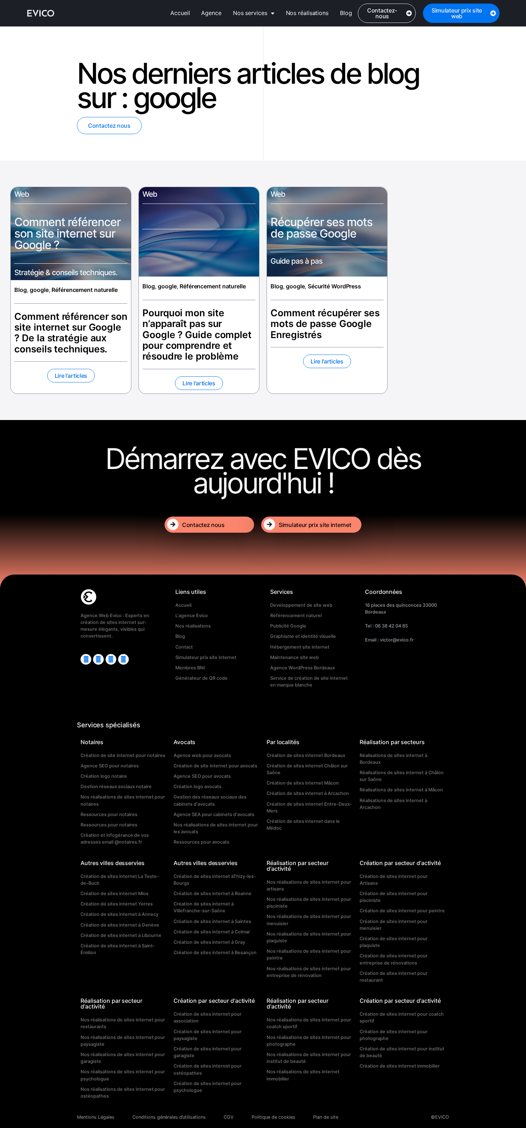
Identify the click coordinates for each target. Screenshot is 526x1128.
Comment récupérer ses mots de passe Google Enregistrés (325, 323)
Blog (346, 12)
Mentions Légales (96, 1117)
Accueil (180, 12)
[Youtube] (98, 659)
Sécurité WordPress (334, 286)
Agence (211, 12)
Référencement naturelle (85, 289)
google (39, 289)
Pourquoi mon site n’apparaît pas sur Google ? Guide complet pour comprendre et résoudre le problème (197, 334)
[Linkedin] (86, 659)
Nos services (250, 12)
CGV (229, 1117)
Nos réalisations (307, 12)
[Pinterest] (111, 659)
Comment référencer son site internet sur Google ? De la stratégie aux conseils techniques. (70, 333)
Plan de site (325, 1117)
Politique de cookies (273, 1117)
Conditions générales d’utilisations (169, 1117)
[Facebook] (123, 659)
